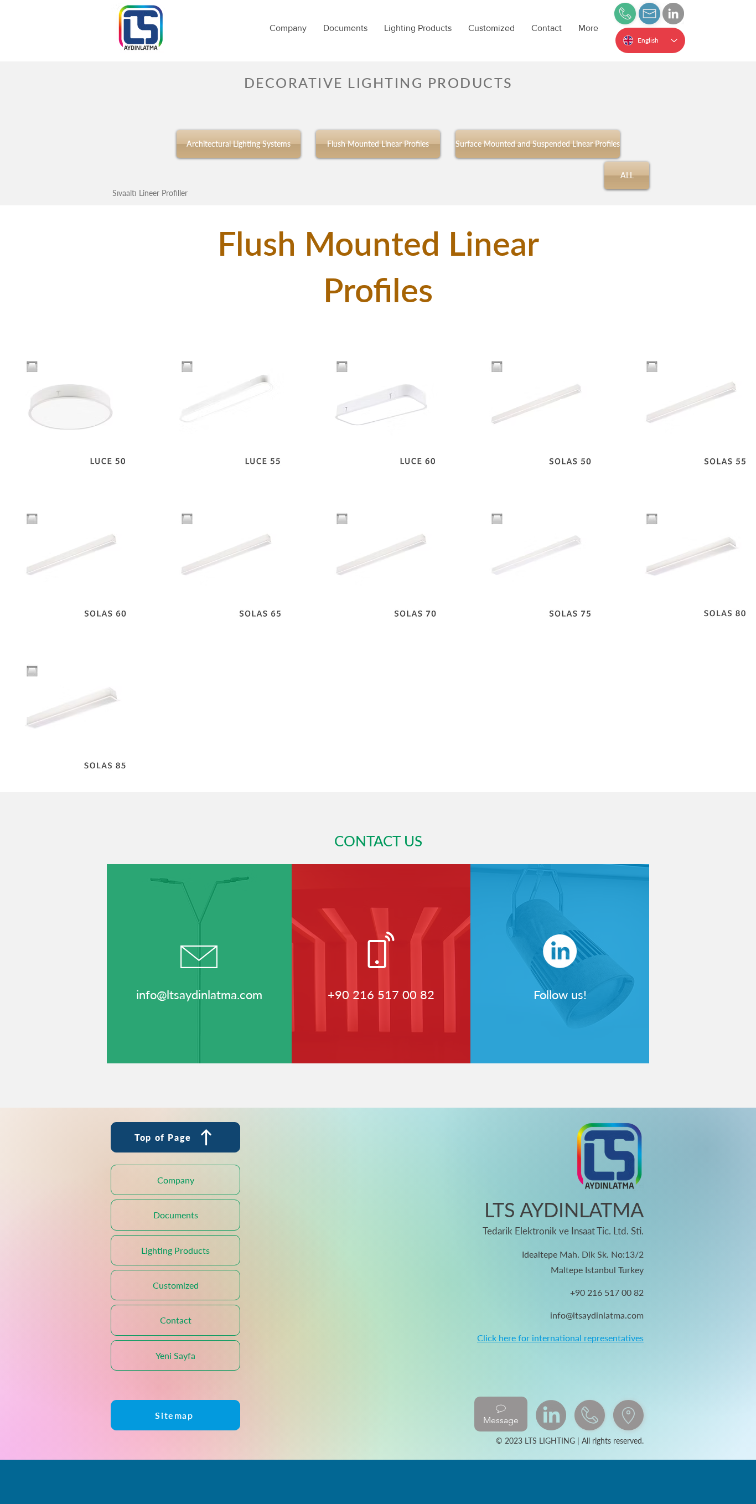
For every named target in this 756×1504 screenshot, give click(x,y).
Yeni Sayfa (175, 1355)
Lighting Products (175, 1250)
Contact (175, 1320)
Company (175, 1180)
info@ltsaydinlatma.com (199, 994)
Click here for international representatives (560, 1337)
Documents (175, 1215)
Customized (176, 1285)
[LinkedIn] (673, 13)
